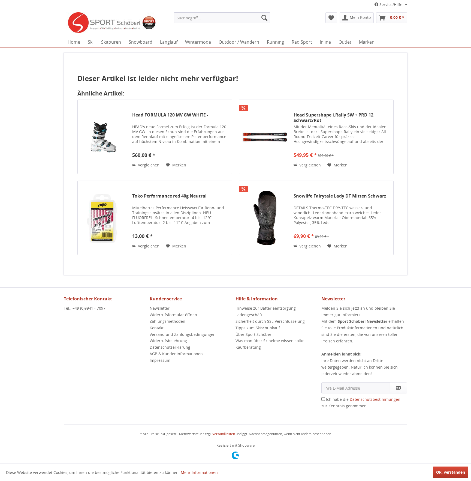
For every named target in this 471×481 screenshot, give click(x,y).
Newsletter (160, 308)
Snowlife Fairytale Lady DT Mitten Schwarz (340, 196)
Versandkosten (223, 434)
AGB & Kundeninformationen (176, 353)
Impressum (160, 360)
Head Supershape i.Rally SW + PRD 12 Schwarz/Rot (333, 117)
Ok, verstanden (450, 472)
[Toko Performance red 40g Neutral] (103, 217)
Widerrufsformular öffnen (173, 314)
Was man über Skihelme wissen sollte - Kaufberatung (271, 344)
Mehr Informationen (199, 472)
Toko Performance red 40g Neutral (169, 196)
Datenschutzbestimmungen (375, 399)
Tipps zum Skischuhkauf (257, 327)
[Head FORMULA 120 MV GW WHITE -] (103, 136)
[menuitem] (222, 17)
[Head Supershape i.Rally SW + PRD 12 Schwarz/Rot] (265, 136)
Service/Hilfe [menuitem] (390, 4)
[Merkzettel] (331, 17)
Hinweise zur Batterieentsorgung (265, 308)
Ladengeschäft (248, 314)
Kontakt (157, 327)
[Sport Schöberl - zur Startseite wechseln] (111, 23)
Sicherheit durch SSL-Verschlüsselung (270, 321)
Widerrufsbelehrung (168, 340)
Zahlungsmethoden (167, 321)
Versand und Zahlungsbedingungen (183, 334)
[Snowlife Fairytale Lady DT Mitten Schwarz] (265, 217)
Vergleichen (148, 165)
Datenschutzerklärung (170, 347)
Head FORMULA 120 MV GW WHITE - (170, 115)
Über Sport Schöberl (254, 334)
